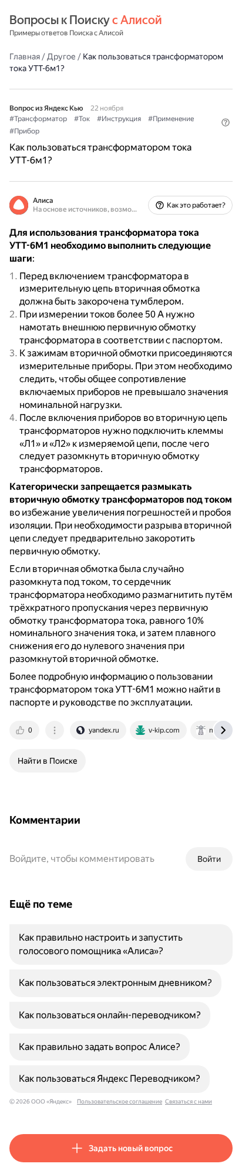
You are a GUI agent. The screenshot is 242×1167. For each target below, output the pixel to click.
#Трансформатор (38, 119)
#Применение (171, 119)
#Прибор (24, 131)
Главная (24, 56)
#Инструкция (119, 119)
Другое (61, 56)
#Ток (82, 119)
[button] (226, 122)
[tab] (25, 730)
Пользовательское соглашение (119, 1101)
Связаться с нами (188, 1101)
